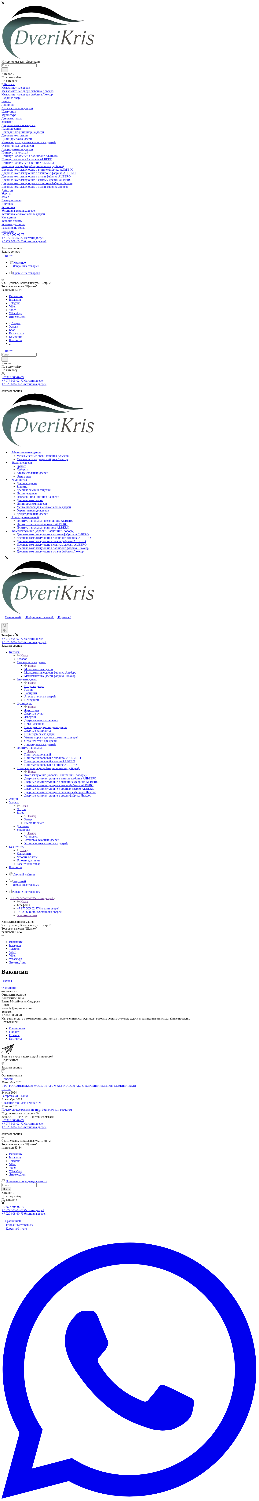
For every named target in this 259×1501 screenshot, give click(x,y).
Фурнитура (31, 710)
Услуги (21, 809)
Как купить (24, 853)
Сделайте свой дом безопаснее (21, 1102)
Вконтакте (16, 296)
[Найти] (5, 69)
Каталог (22, 658)
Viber (12, 306)
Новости (7, 1078)
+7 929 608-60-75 (24, 241)
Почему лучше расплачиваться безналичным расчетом (37, 1109)
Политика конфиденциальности (26, 1181)
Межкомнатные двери (38, 669)
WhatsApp (15, 313)
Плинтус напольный (37, 754)
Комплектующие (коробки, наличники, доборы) (55, 775)
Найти (6, 1189)
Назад (24, 655)
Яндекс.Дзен (17, 316)
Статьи (6, 1089)
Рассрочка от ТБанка (15, 1096)
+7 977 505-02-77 (13, 234)
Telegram (14, 303)
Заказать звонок (27, 915)
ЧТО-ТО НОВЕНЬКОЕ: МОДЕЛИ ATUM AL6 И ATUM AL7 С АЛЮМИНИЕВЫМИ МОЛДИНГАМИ (69, 1085)
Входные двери (34, 686)
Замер (28, 819)
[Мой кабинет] (3, 621)
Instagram (15, 299)
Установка (31, 836)
